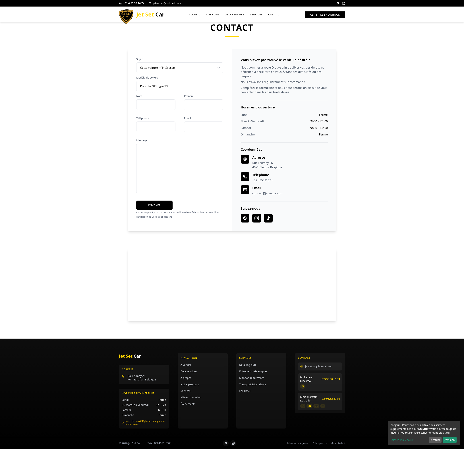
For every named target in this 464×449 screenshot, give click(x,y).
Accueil (194, 14)
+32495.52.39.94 (330, 398)
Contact (274, 14)
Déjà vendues (234, 14)
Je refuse (435, 440)
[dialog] (424, 433)
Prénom (189, 96)
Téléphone (142, 118)
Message (141, 140)
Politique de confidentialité (328, 443)
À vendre (212, 14)
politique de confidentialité (189, 212)
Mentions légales (297, 443)
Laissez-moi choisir (401, 440)
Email (187, 118)
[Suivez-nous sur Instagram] (256, 218)
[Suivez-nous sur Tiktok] (268, 218)
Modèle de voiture (147, 77)
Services (256, 14)
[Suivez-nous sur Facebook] (245, 218)
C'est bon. (449, 440)
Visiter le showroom (325, 14)
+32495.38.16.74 (330, 379)
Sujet (139, 59)
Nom (139, 96)
